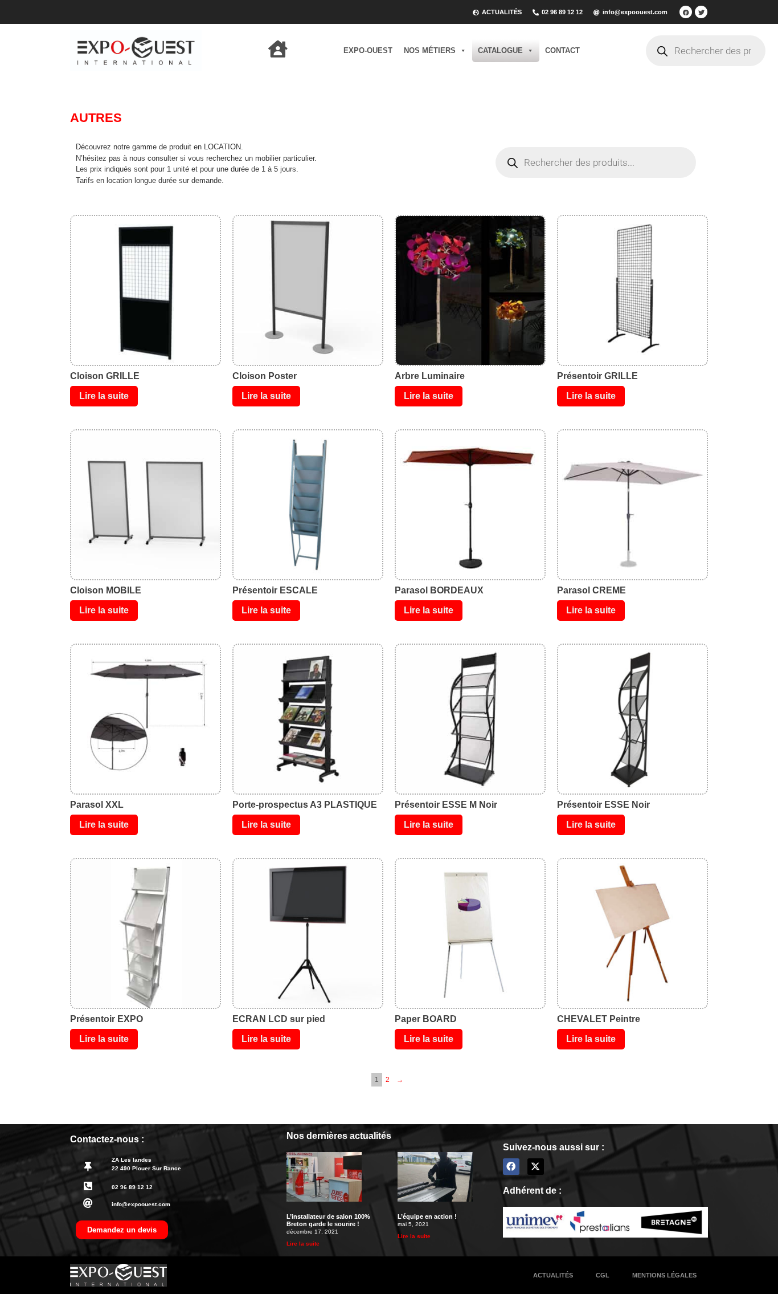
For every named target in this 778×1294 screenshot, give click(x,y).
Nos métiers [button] (430, 50)
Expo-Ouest (367, 50)
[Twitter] (701, 12)
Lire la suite (104, 396)
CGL (602, 1275)
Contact (562, 50)
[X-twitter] (535, 1166)
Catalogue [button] (500, 50)
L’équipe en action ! (427, 1216)
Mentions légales (664, 1275)
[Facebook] (685, 12)
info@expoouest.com (141, 1204)
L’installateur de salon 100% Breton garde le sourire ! (328, 1220)
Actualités (553, 1275)
